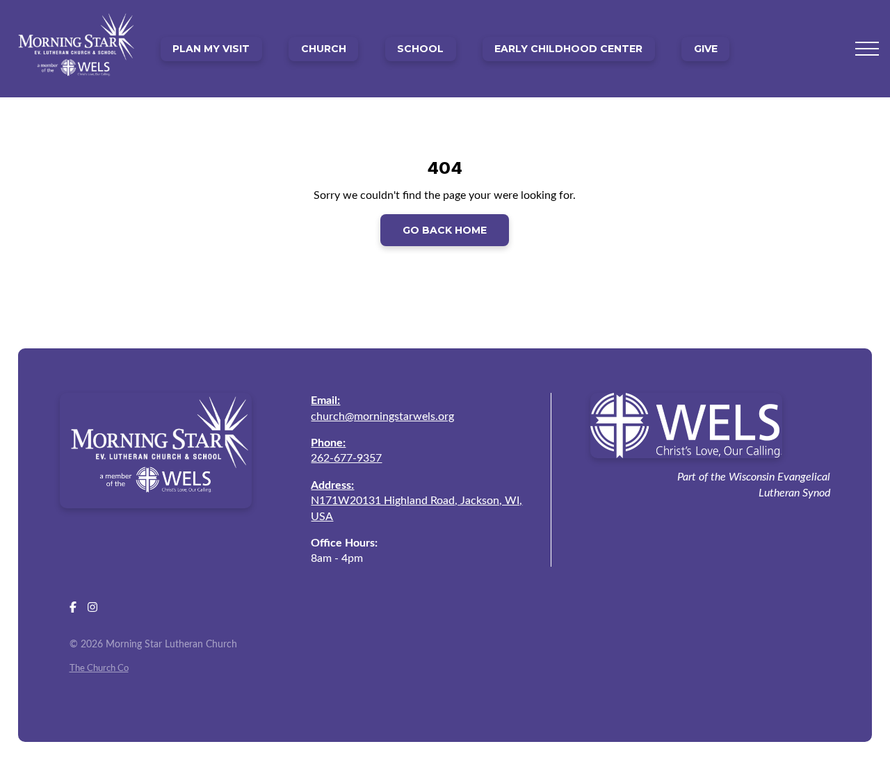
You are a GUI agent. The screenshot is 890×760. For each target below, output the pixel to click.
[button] (867, 48)
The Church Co (99, 668)
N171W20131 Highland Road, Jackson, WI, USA (416, 501)
